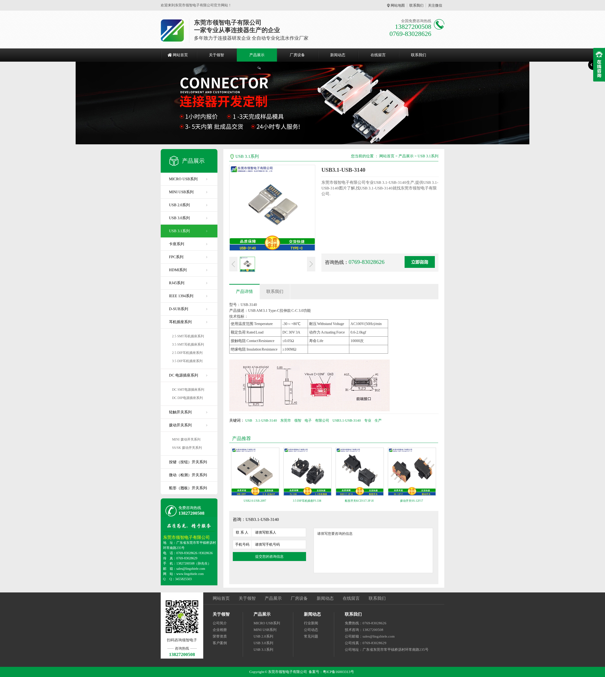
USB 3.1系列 (179, 231)
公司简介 (220, 623)
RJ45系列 (176, 283)
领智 (297, 420)
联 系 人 (242, 532)
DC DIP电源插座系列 (187, 398)
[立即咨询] (420, 262)
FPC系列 (176, 257)
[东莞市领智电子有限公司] (172, 31)
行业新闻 (311, 623)
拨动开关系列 (180, 425)
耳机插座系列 (180, 322)
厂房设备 (297, 55)
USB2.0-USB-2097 (255, 500)
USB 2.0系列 (179, 205)
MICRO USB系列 (183, 179)
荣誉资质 (220, 636)
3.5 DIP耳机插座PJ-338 (307, 500)
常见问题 (311, 636)
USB (248, 420)
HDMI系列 (178, 270)
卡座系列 (176, 244)
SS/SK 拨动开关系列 (187, 448)
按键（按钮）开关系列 (188, 462)
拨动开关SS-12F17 (411, 500)
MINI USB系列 (181, 192)
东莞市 (285, 420)
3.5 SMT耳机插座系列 (188, 344)
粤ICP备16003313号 (338, 672)
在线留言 (378, 55)
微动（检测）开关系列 (188, 475)
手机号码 (242, 544)
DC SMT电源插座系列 (188, 389)
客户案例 (220, 643)
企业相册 (220, 630)
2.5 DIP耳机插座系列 (187, 353)
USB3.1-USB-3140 (347, 420)
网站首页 (180, 55)
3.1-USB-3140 (266, 420)
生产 (378, 420)
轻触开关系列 (180, 412)
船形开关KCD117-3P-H (359, 500)
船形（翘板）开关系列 (188, 488)
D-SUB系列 (178, 309)
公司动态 (311, 630)
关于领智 (216, 55)
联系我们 (416, 5)
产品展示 (256, 55)
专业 (367, 420)
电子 (308, 420)
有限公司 (322, 420)
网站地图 (398, 5)
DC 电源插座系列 (183, 375)
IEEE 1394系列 (181, 296)
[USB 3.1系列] (302, 103)
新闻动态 (337, 55)
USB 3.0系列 (179, 218)
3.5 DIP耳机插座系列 (187, 361)
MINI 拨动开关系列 (186, 439)
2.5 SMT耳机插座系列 (188, 336)
